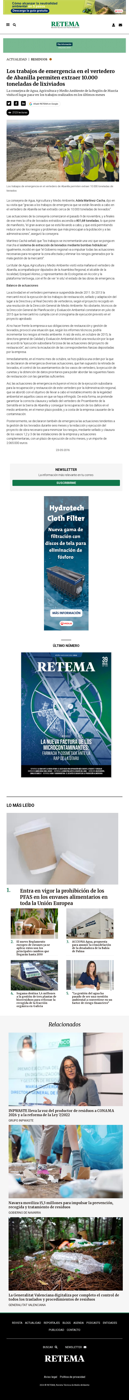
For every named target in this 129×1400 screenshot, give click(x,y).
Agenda (78, 1322)
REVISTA (17, 1322)
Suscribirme (66, 483)
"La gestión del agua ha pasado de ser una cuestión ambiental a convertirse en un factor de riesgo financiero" (92, 998)
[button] (9, 103)
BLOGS (66, 1322)
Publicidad (56, 1330)
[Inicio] (65, 25)
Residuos (39, 59)
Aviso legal (50, 1377)
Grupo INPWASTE (21, 1120)
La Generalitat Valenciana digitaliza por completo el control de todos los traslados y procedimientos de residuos (64, 1297)
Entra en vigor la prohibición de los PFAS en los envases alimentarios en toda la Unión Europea (64, 897)
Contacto (73, 1330)
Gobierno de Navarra (25, 1212)
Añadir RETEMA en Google (45, 104)
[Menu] (7, 25)
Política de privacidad (72, 1377)
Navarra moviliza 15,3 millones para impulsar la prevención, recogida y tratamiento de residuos (61, 1205)
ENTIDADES (110, 1322)
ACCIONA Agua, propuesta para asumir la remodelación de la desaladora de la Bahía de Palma (91, 946)
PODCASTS (93, 1322)
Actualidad (17, 59)
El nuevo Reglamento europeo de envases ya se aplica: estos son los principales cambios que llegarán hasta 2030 (33, 948)
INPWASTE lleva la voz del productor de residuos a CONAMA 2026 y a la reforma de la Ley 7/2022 (61, 1113)
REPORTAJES (52, 1322)
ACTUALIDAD (33, 1322)
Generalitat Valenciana (27, 1305)
